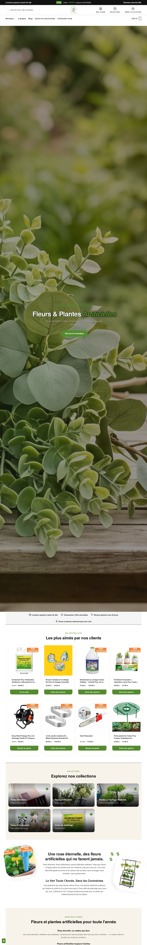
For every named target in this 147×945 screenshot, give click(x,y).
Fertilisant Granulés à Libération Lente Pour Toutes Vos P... (125, 681)
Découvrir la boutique (74, 333)
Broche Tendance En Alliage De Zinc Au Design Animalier (57, 681)
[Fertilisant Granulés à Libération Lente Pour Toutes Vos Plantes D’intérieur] (126, 660)
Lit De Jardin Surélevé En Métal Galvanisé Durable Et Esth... (57, 737)
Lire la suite (24, 692)
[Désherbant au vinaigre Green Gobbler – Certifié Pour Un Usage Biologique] (92, 660)
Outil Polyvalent (86, 736)
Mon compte (100, 12)
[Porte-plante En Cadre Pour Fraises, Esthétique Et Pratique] (126, 716)
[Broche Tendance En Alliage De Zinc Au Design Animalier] (58, 660)
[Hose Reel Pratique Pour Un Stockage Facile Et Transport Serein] (24, 716)
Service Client (115, 12)
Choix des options (58, 692)
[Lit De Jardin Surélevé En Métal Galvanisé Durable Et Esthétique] (58, 716)
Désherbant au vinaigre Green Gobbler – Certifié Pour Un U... (92, 681)
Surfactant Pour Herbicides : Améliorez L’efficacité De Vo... (24, 681)
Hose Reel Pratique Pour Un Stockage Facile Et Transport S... (23, 737)
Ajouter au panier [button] (24, 748)
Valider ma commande (133, 12)
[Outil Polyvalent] (92, 716)
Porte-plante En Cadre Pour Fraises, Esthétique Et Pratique (125, 737)
